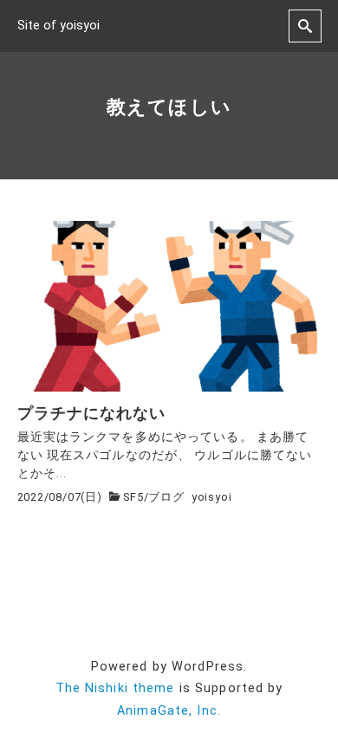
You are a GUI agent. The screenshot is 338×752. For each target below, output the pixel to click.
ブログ (166, 496)
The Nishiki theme (115, 688)
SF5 (133, 496)
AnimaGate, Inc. (169, 710)
